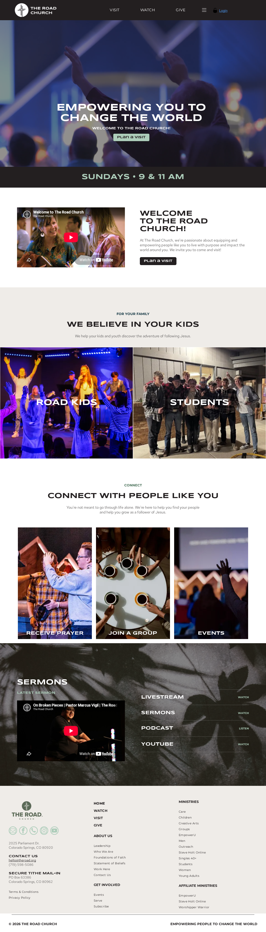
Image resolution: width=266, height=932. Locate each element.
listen (244, 728)
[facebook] (23, 831)
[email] (13, 831)
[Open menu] (204, 10)
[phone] (34, 831)
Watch (243, 697)
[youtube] (54, 831)
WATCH (243, 713)
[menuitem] (115, 10)
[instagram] (44, 831)
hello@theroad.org (22, 860)
